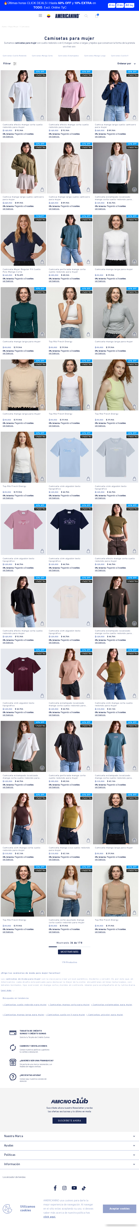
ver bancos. (8, 137)
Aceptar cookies (120, 1208)
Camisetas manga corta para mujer (69, 1005)
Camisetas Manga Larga (95, 56)
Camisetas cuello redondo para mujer (25, 1005)
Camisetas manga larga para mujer (23, 1015)
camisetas (24, 27)
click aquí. (49, 1217)
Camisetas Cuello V (119, 56)
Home (4, 27)
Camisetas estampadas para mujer (111, 1005)
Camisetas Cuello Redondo (14, 56)
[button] (40, 16)
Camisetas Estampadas (68, 56)
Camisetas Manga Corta (42, 56)
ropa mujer (13, 27)
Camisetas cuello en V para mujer (65, 1015)
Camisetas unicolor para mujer (104, 1015)
